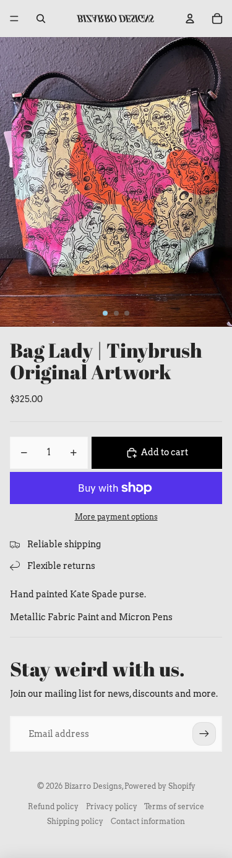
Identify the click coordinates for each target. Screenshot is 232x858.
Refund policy (53, 806)
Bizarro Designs (93, 786)
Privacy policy (111, 806)
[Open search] (40, 18)
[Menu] (14, 18)
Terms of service (174, 806)
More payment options (116, 517)
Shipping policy (75, 821)
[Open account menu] (190, 18)
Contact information (148, 821)
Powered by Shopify (159, 786)
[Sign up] (204, 734)
